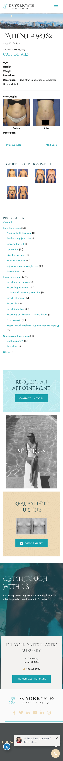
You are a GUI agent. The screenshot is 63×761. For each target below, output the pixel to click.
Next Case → (53, 145)
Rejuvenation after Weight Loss (22, 266)
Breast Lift (12, 303)
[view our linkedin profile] (42, 712)
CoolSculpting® (15, 341)
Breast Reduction (15, 309)
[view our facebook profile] (14, 712)
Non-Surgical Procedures (16, 336)
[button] (31, 398)
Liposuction (12, 249)
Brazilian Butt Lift (15, 244)
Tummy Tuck (13, 271)
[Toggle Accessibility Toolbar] (6, 746)
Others (6, 352)
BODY (31, 478)
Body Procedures (11, 228)
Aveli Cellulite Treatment (19, 233)
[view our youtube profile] (35, 712)
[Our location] (60, 742)
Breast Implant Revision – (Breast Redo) (27, 314)
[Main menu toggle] (56, 6)
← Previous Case (12, 145)
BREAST (31, 473)
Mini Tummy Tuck (15, 255)
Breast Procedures (12, 277)
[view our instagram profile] (49, 712)
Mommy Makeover (16, 260)
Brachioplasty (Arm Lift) (19, 238)
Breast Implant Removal (19, 282)
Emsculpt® (12, 346)
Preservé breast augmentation (25, 292)
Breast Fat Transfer (16, 298)
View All (7, 222)
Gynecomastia (14, 320)
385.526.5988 (33, 668)
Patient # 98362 (27, 36)
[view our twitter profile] (21, 712)
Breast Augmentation (17, 287)
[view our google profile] (28, 712)
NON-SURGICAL (31, 484)
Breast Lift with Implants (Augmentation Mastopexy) (33, 325)
